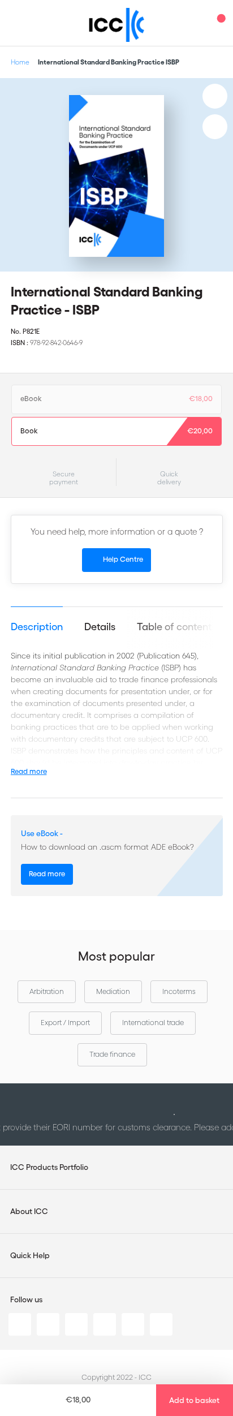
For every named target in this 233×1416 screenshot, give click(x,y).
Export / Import (65, 1022)
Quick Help (30, 1255)
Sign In (196, 23)
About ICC (29, 1211)
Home (20, 62)
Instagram (104, 1324)
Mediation (113, 991)
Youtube (133, 1324)
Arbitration (46, 991)
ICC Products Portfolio (49, 1167)
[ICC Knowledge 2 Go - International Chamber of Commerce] (116, 25)
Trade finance (112, 1054)
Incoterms (179, 991)
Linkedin (19, 1324)
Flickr (161, 1324)
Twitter (48, 1324)
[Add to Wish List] (214, 96)
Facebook (76, 1324)
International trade (153, 1022)
